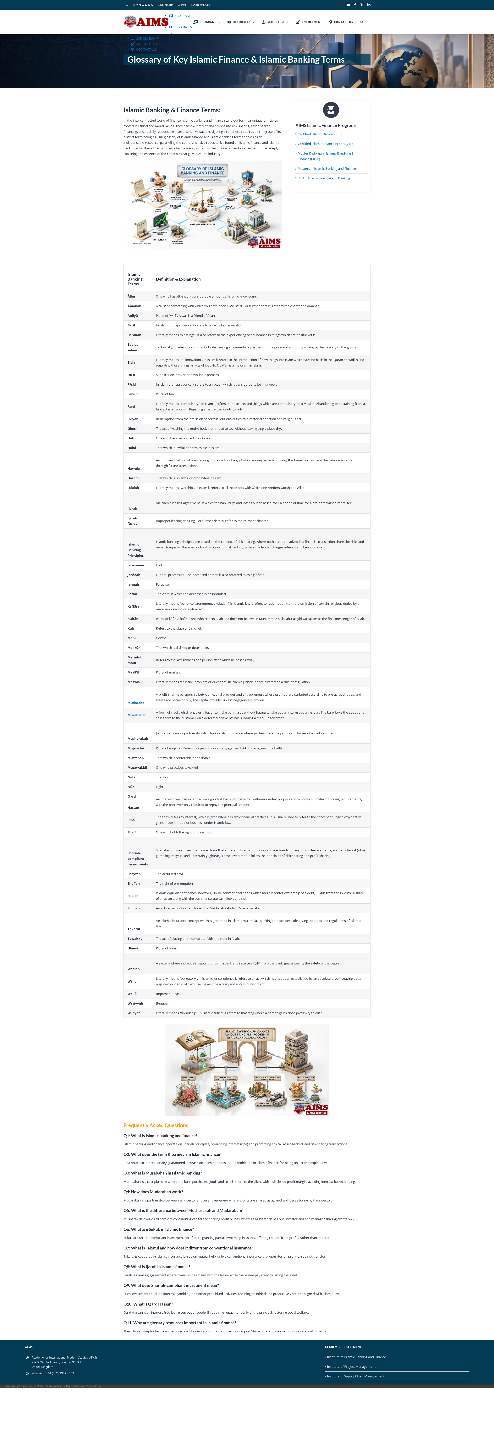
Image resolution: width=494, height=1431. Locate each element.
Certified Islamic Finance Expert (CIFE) (326, 143)
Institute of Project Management (351, 1366)
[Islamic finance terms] (247, 1025)
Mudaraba (136, 702)
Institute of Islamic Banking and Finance (356, 1357)
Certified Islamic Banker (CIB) (320, 134)
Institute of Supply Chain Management (355, 1376)
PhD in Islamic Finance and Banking (324, 178)
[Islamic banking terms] (203, 162)
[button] (361, 22)
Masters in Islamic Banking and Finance (327, 168)
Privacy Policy (94, 1386)
